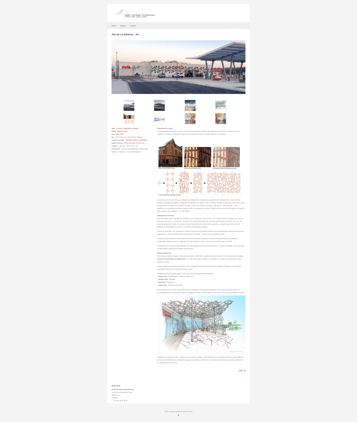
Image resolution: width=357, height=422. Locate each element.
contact (133, 25)
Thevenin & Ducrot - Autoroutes (136, 140)
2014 (117, 134)
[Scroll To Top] (178, 415)
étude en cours (122, 131)
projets (123, 25)
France (139, 137)
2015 (122, 134)
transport (135, 128)
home (114, 25)
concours (119, 128)
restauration (127, 128)
